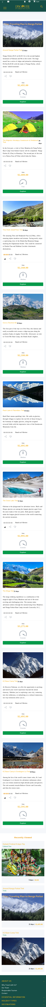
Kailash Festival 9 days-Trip (14, 844)
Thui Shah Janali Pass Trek (13, 230)
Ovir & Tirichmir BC (10, 323)
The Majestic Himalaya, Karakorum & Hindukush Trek (20, 141)
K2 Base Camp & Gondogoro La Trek (16, 771)
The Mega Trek (8, 591)
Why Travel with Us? (9, 985)
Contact (4, 993)
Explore (23, 102)
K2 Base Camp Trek (10, 681)
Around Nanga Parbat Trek (12, 50)
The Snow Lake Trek (10, 501)
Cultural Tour (7, 846)
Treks (4, 891)
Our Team (5, 988)
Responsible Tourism (9, 990)
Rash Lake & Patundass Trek (13, 410)
